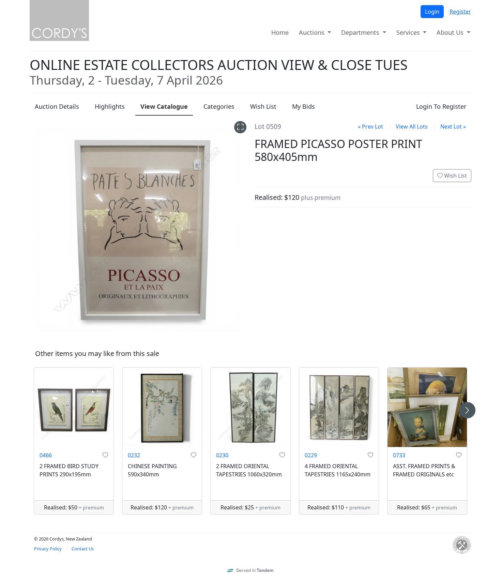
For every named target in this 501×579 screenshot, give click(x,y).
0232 (134, 455)
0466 (46, 455)
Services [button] (409, 32)
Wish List (455, 175)
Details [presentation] (57, 106)
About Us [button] (451, 32)
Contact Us (83, 549)
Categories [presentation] (218, 106)
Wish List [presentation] (263, 106)
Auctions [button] (312, 32)
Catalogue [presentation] (164, 106)
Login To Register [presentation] (441, 106)
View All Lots (412, 126)
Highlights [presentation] (110, 106)
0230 (222, 455)
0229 (311, 455)
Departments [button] (361, 32)
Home (280, 32)
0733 (399, 455)
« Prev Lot (370, 126)
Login (432, 11)
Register (460, 11)
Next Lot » (453, 126)
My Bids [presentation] (303, 106)
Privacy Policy (48, 549)
